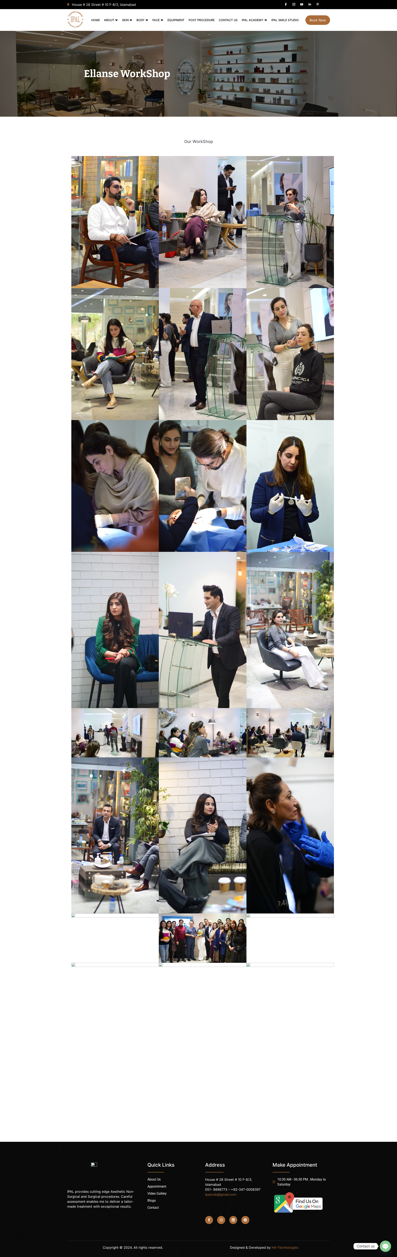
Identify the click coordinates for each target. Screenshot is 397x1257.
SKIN (125, 20)
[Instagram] (221, 1220)
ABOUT (109, 20)
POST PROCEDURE (202, 20)
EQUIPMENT (175, 20)
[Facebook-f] (209, 1220)
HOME (95, 20)
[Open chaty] (385, 1246)
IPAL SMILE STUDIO (285, 20)
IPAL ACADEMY (252, 20)
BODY (140, 20)
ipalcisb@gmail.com (220, 1194)
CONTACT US (228, 20)
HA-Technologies (285, 1247)
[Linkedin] (233, 1220)
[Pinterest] (245, 1220)
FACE (156, 20)
